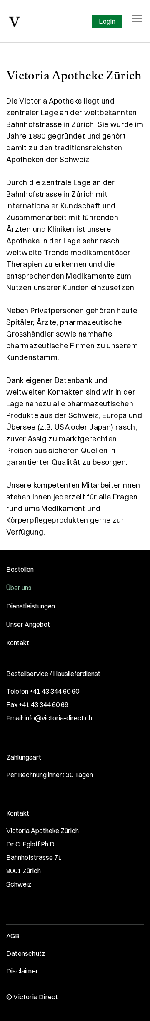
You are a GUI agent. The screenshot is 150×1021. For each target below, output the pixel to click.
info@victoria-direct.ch (58, 718)
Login (107, 21)
